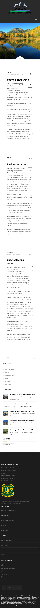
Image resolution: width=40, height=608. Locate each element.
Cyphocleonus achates (15, 261)
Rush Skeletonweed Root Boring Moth (22, 420)
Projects (7, 378)
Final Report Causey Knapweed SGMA (22, 430)
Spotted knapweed (18, 79)
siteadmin (10, 72)
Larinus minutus (16, 164)
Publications (8, 381)
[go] (34, 358)
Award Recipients (9, 369)
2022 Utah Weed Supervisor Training (22, 411)
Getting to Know (9, 375)
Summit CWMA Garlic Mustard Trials (15, 404)
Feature (7, 372)
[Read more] (30, 87)
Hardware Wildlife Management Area (22, 394)
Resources (8, 384)
